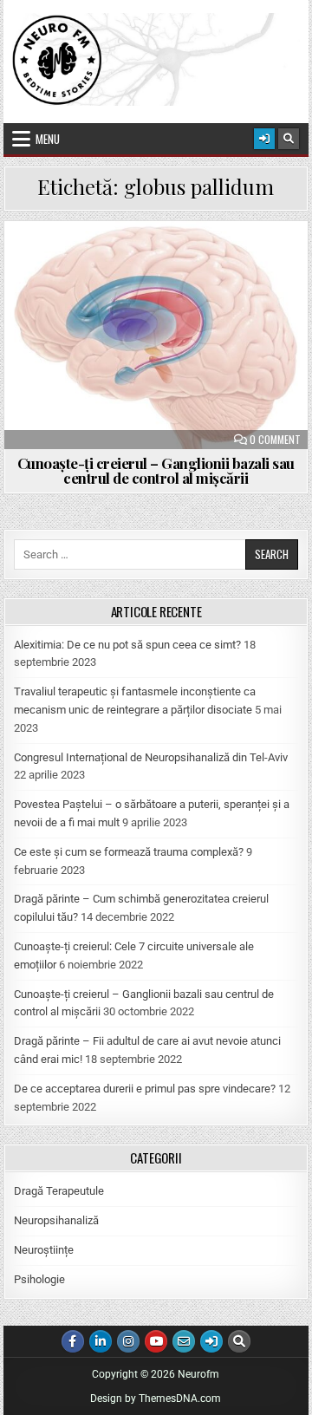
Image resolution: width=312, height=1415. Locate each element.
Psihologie (39, 1279)
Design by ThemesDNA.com (155, 1398)
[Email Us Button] (183, 1341)
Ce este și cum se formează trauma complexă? (129, 851)
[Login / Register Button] (264, 138)
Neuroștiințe (44, 1249)
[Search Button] (288, 138)
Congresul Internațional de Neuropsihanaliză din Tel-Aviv (151, 757)
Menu (48, 138)
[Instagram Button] (128, 1341)
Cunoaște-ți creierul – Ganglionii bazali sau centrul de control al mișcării (156, 470)
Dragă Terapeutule (59, 1190)
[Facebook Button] (73, 1341)
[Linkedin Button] (100, 1341)
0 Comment (275, 439)
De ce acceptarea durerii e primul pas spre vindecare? (145, 1088)
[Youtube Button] (156, 1341)
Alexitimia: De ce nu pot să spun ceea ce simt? (127, 644)
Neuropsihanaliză (56, 1220)
